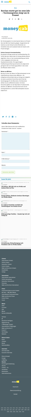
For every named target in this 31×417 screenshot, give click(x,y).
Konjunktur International (8, 281)
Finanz (3, 288)
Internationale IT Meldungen (9, 326)
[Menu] (2, 2)
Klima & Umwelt (6, 356)
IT (2, 318)
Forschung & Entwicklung (8, 364)
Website (4, 165)
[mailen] (21, 19)
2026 (2, 407)
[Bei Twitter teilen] (9, 19)
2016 (2, 409)
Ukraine (4, 365)
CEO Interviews (5, 350)
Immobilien (5, 369)
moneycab (5, 36)
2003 (17, 411)
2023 (11, 407)
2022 (14, 407)
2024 (8, 407)
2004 (14, 411)
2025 (5, 407)
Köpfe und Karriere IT (7, 328)
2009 (22, 409)
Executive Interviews (7, 352)
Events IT (4, 330)
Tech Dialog (4, 332)
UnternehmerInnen (6, 373)
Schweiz (4, 258)
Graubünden (5, 270)
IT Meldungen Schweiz (7, 324)
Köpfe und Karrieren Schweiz (9, 268)
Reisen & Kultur (6, 337)
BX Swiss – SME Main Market (9, 292)
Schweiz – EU (5, 367)
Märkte (3, 303)
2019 (23, 407)
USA (3, 309)
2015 (5, 409)
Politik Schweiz (5, 262)
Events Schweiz (5, 266)
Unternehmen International (8, 277)
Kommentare (5, 371)
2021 (17, 407)
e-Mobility (4, 360)
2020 (20, 407)
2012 (14, 409)
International (5, 275)
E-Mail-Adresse (6, 159)
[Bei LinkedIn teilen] (18, 19)
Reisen (3, 343)
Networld (4, 334)
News (15, 8)
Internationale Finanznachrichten (10, 294)
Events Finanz (5, 298)
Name (3, 152)
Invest (3, 300)
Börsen (3, 311)
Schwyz (3, 272)
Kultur (3, 339)
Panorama (4, 283)
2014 (8, 409)
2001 (23, 411)
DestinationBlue (6, 345)
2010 (19, 409)
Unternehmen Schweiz (7, 260)
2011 (16, 409)
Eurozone (4, 307)
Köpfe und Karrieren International (10, 285)
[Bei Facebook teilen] (12, 19)
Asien (3, 305)
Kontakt (15, 394)
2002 (20, 411)
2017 (29, 407)
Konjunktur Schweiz (7, 264)
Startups (4, 317)
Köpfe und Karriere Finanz (8, 296)
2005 (11, 411)
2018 (26, 407)
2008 (25, 409)
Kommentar (5, 131)
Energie (4, 358)
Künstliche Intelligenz (7, 320)
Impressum (15, 386)
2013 (11, 409)
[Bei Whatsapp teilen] (15, 19)
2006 (8, 411)
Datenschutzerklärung (15, 390)
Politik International (7, 279)
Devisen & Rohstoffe (7, 313)
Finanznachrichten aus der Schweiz (10, 290)
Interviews (4, 348)
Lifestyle (4, 341)
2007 (28, 409)
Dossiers (4, 362)
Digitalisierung (5, 322)
